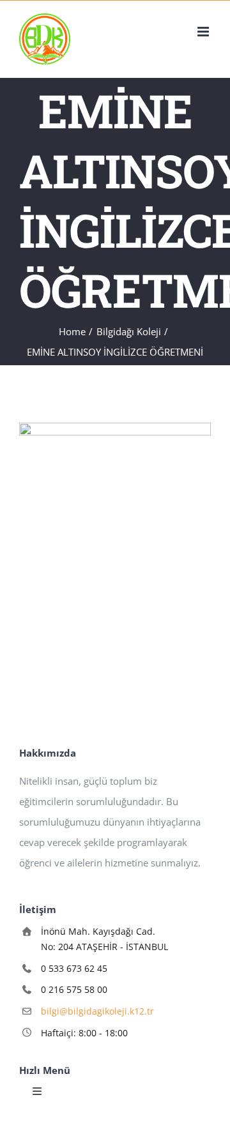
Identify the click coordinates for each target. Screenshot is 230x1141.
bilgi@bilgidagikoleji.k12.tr (97, 1011)
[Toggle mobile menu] (204, 31)
